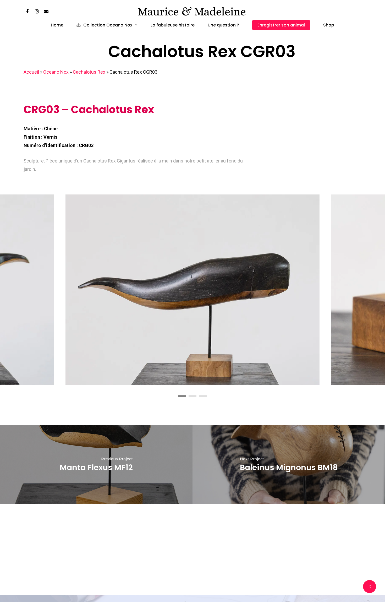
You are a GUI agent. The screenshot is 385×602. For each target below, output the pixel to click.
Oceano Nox (56, 72)
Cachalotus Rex (89, 72)
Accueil (31, 72)
